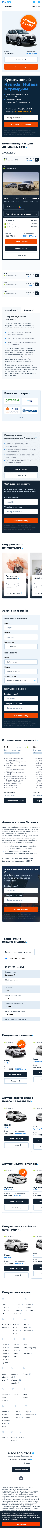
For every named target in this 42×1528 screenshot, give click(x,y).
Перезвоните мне (21, 1470)
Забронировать (21, 249)
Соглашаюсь (21, 1524)
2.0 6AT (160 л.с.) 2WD (16, 958)
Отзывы (27, 1463)
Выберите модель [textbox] (13, 671)
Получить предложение (21, 125)
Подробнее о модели (15, 801)
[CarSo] (6, 2)
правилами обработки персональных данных (18, 134)
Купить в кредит (21, 67)
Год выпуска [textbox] (11, 646)
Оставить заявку (21, 521)
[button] (16, 418)
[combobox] (21, 646)
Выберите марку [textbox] (13, 662)
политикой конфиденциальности (24, 132)
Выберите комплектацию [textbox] (16, 681)
